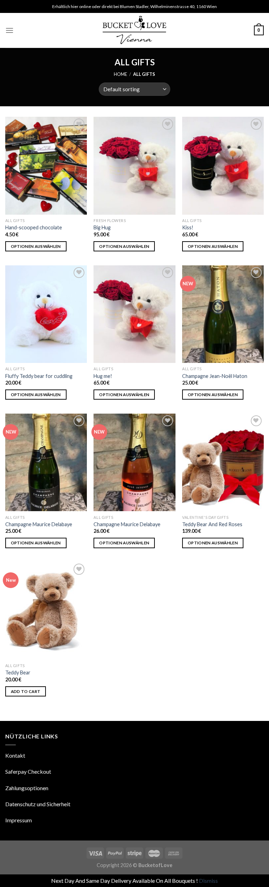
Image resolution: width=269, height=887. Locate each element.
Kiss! (187, 227)
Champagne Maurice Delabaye (38, 524)
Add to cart (26, 691)
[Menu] (9, 30)
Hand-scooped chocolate (33, 227)
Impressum (18, 820)
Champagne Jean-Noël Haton (214, 376)
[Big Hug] (134, 165)
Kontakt (15, 755)
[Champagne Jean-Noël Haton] (223, 314)
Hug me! (103, 376)
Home (120, 74)
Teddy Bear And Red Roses (212, 524)
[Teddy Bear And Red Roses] (223, 462)
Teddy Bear (17, 672)
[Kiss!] (223, 165)
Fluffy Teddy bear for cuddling (39, 376)
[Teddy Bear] (46, 610)
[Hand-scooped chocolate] (46, 165)
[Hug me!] (134, 314)
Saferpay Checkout (28, 771)
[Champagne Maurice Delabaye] (46, 462)
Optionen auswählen (36, 246)
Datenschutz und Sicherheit (37, 804)
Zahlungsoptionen (26, 788)
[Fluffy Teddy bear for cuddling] (46, 314)
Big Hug (102, 227)
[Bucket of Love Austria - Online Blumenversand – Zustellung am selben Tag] (134, 30)
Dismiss (208, 880)
